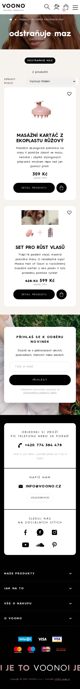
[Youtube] (25, 545)
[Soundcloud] (40, 545)
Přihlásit (40, 380)
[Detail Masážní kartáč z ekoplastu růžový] (40, 110)
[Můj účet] (56, 7)
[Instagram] (54, 532)
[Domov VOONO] (14, 7)
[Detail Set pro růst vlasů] (40, 225)
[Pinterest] (54, 545)
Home (10, 19)
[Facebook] (25, 532)
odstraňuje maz (40, 60)
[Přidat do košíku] (61, 188)
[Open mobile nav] (75, 7)
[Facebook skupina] (40, 532)
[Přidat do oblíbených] (69, 94)
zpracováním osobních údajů (40, 393)
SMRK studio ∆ (62, 679)
